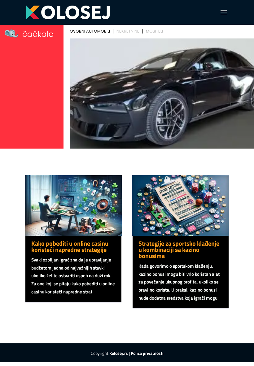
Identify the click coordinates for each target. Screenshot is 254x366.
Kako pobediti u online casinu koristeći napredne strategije (69, 246)
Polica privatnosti (147, 353)
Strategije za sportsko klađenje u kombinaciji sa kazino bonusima (178, 250)
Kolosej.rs (118, 353)
